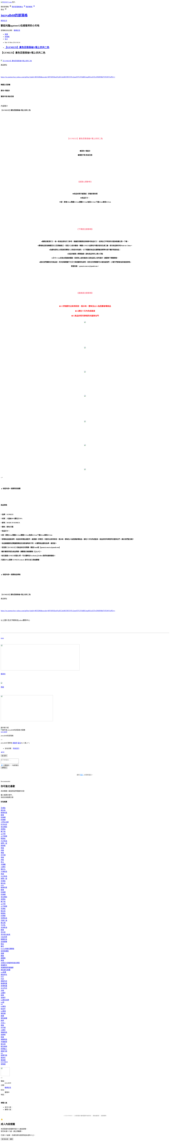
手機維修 (4, 1042)
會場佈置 (4, 986)
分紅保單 (4, 937)
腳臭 (2, 815)
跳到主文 (4, 20)
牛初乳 (3, 925)
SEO (2, 976)
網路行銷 (4, 1051)
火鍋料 (3, 867)
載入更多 (4, 755)
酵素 (2, 930)
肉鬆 (2, 850)
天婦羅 (3, 864)
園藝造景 (4, 939)
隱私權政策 (96, 1115)
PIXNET (70, 1115)
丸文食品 (4, 841)
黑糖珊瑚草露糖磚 (7, 967)
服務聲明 (103, 1115)
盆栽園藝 (4, 941)
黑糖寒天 (4, 965)
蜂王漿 (3, 923)
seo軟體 (3, 972)
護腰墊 (3, 958)
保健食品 (4, 918)
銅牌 (2, 995)
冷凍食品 (4, 871)
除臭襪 (3, 817)
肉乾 (2, 860)
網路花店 (4, 981)
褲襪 (2, 1016)
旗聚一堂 (4, 843)
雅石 (2, 944)
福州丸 (3, 869)
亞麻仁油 (4, 920)
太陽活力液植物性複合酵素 (10, 963)
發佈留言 (4, 767)
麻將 (2, 1020)
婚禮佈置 (4, 983)
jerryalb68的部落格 (14, 15)
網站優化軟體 (5, 970)
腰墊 (2, 956)
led (2, 1004)
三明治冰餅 (5, 822)
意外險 (3, 932)
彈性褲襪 (4, 1018)
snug (2, 638)
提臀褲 (3, 1064)
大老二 (3, 1023)
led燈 (2, 1002)
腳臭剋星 (4, 812)
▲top (2, 752)
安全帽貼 (4, 827)
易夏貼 (3, 829)
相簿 (6, 34)
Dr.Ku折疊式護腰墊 (7, 949)
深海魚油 (4, 927)
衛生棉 (3, 1044)
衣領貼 (3, 808)
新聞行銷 (4, 1055)
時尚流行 (16, 748)
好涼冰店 (4, 824)
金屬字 (3, 997)
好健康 (3, 916)
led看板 (3, 1011)
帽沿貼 (3, 810)
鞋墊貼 (3, 838)
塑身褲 (3, 1060)
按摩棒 (3, 1035)
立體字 (3, 993)
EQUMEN (4, 1062)
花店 (2, 979)
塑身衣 (3, 674)
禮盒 (2, 853)
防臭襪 (3, 820)
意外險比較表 (5, 934)
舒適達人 (4, 1049)
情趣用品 (4, 1032)
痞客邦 (15, 743)
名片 (6, 39)
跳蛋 (2, 1037)
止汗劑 (3, 834)
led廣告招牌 (5, 1000)
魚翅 (2, 874)
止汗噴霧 (4, 836)
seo (2, 1053)
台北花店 (4, 988)
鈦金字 (3, 1009)
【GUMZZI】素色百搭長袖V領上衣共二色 (27, 47)
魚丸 (2, 862)
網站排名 (4, 974)
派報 (2, 990)
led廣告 (3, 1006)
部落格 (7, 36)
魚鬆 (2, 687)
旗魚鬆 (3, 845)
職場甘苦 (17, 30)
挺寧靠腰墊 (5, 951)
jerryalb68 (4, 732)
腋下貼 (3, 831)
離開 (11, 1139)
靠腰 (2, 953)
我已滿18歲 (5, 1139)
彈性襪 (3, 1013)
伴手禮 (3, 855)
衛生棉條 (4, 1046)
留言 (19, 743)
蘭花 (2, 946)
